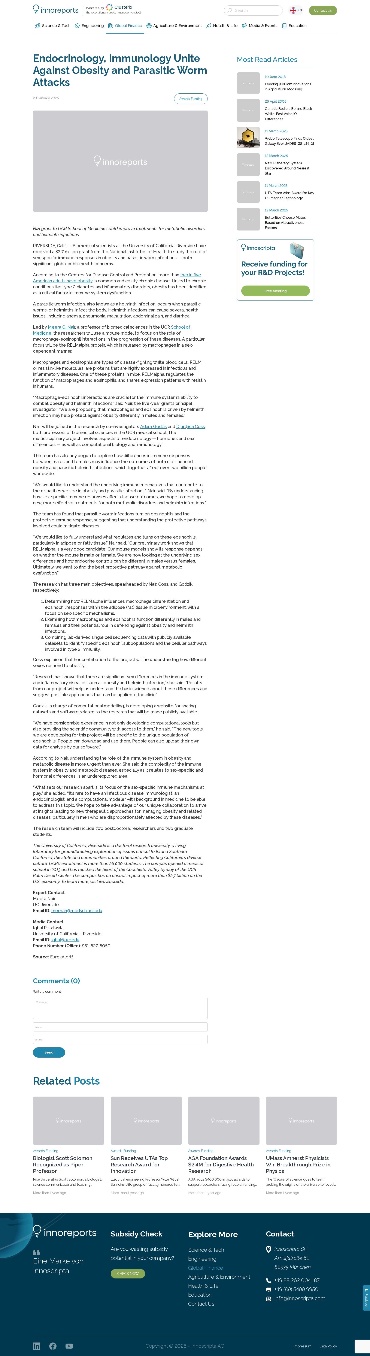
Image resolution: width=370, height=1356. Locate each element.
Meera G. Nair (61, 327)
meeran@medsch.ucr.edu (76, 910)
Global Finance (205, 1268)
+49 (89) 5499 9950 (296, 1289)
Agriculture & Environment (219, 1277)
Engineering (202, 1259)
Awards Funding (190, 98)
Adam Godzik (153, 426)
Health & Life (203, 1286)
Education (200, 1295)
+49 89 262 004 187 (297, 1280)
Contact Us (323, 10)
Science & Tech (206, 1250)
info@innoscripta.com (300, 1298)
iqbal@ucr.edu (65, 939)
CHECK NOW (128, 1274)
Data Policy (328, 1346)
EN (299, 10)
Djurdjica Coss (190, 426)
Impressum (302, 1346)
